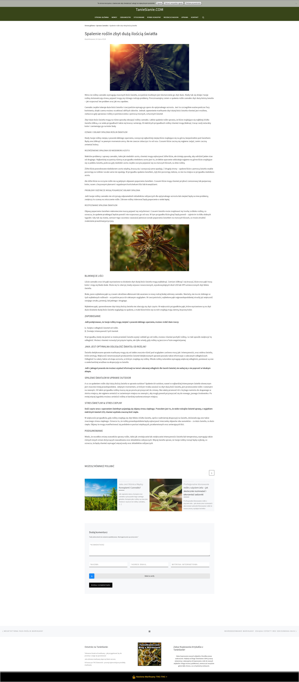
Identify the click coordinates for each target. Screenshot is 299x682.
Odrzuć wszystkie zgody (174, 3)
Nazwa (94, 564)
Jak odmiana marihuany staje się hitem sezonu (100, 659)
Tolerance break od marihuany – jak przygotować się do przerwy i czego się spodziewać (103, 654)
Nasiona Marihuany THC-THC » (151, 677)
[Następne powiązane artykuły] (211, 472)
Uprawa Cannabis (102, 26)
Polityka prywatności (193, 3)
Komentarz (97, 545)
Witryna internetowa (185, 564)
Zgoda (159, 3)
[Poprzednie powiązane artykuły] (206, 472)
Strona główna (90, 26)
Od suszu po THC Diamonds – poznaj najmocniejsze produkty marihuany (105, 664)
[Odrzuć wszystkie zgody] (296, 3)
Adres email (139, 564)
